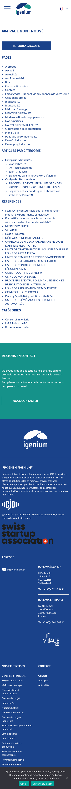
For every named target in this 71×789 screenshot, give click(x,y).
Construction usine (16, 86)
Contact (10, 89)
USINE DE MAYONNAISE (20, 276)
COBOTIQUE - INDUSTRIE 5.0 (23, 272)
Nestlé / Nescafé (14, 233)
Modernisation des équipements (24, 117)
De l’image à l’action (20, 167)
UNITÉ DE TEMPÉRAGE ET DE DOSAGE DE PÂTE (35, 257)
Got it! (23, 783)
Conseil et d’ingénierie (14, 675)
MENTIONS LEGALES (18, 113)
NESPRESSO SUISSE (17, 226)
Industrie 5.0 (12, 105)
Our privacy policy (43, 783)
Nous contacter (25, 400)
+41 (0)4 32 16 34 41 (53, 589)
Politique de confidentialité (21, 136)
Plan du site (12, 132)
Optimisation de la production (23, 128)
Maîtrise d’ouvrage (16, 109)
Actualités (11, 74)
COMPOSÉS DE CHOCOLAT (22, 292)
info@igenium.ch (16, 569)
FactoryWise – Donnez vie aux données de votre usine (37, 93)
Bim (7, 82)
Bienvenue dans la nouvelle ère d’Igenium (33, 175)
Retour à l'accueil (26, 45)
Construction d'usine (13, 712)
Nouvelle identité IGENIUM (21, 124)
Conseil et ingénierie (17, 319)
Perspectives (27, 179)
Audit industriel (14, 78)
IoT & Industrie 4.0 (16, 323)
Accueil (9, 70)
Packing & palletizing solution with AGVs (29, 296)
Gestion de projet (15, 97)
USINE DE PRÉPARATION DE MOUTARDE (31, 261)
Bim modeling (9, 733)
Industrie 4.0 (12, 101)
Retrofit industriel (15, 140)
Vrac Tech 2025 (18, 163)
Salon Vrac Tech (18, 171)
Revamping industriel (17, 144)
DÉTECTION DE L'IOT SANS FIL (24, 237)
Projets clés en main (17, 327)
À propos (10, 66)
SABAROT (11, 229)
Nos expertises (14, 120)
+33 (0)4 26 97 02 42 (53, 622)
